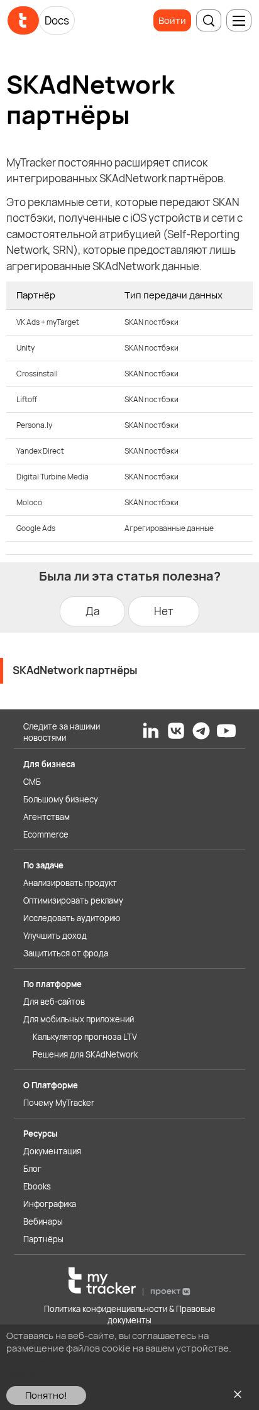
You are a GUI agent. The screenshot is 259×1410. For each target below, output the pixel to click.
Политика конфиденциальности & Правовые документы (130, 1314)
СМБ (32, 781)
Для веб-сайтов (54, 1001)
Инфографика (49, 1204)
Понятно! (46, 1395)
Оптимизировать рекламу (73, 900)
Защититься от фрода (65, 953)
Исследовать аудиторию (71, 918)
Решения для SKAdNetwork (85, 1054)
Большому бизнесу (60, 799)
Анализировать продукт (70, 882)
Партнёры (43, 1239)
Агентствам (46, 816)
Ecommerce (46, 834)
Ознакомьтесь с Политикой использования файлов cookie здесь (121, 1367)
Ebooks (37, 1186)
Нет (164, 611)
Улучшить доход (55, 935)
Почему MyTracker (58, 1102)
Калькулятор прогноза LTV (85, 1036)
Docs (57, 20)
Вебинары (43, 1221)
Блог (32, 1168)
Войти (172, 20)
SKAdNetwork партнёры (75, 670)
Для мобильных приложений (78, 1019)
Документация (52, 1151)
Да (92, 611)
